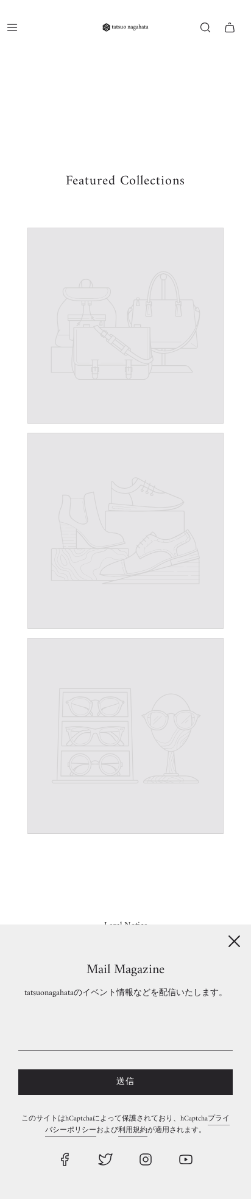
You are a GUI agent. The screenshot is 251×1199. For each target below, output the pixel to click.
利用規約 (132, 1130)
